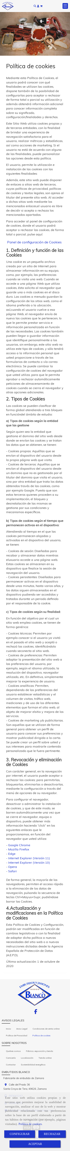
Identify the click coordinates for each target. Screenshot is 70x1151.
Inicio (8, 1028)
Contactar (11, 1064)
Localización (27, 1058)
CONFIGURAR (20, 1134)
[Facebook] (35, 1012)
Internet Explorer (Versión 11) (29, 858)
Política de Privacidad (16, 1035)
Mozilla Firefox (18, 849)
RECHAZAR (52, 1134)
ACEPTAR (35, 1144)
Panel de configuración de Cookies (34, 242)
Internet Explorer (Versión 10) (29, 862)
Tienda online (45, 1058)
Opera (12, 867)
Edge (11, 854)
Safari (12, 871)
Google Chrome (19, 845)
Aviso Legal (21, 1028)
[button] (38, 6)
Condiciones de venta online (46, 1028)
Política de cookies (30, 1124)
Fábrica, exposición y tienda (39, 1051)
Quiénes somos (13, 1051)
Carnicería (11, 1058)
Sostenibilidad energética (33, 1064)
